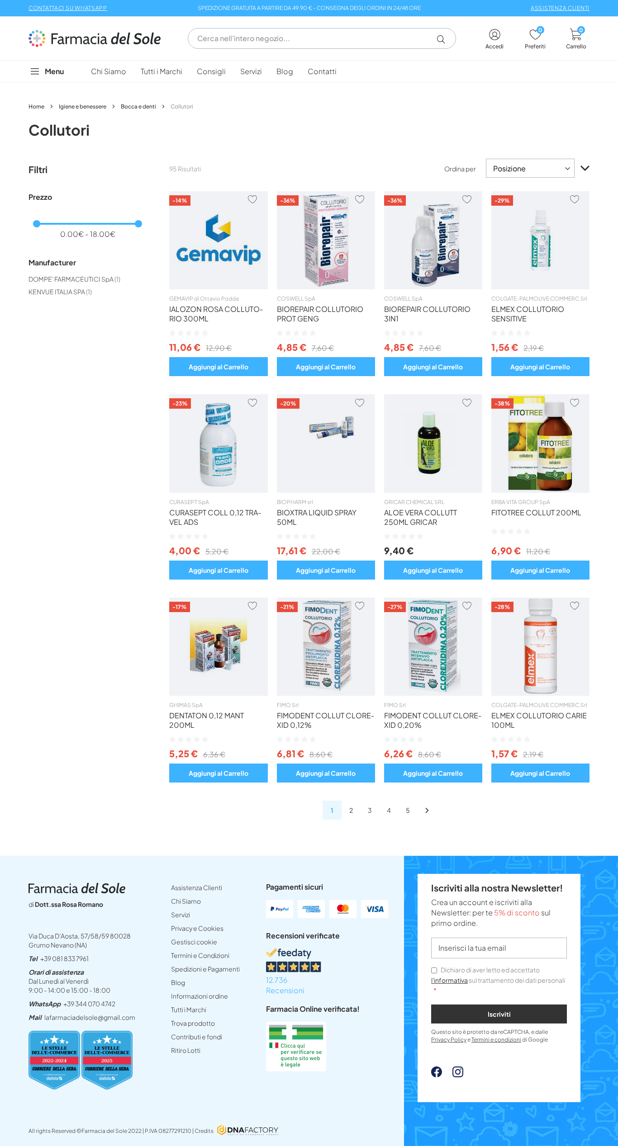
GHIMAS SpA (186, 705)
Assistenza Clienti (196, 887)
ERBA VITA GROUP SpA (520, 502)
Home (37, 106)
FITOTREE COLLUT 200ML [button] (536, 512)
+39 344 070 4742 (89, 1004)
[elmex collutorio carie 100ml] (540, 693)
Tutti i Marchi (188, 1009)
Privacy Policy (448, 1039)
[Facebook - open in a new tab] (436, 1074)
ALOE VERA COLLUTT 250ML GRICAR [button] (420, 517)
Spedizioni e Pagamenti (205, 969)
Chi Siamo (186, 901)
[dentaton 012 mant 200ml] (218, 693)
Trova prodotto (193, 1023)
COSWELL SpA (296, 298)
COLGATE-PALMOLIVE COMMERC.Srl (539, 298)
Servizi (180, 914)
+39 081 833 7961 (64, 958)
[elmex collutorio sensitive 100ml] (540, 287)
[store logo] (99, 38)
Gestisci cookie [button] (194, 942)
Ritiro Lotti (185, 1050)
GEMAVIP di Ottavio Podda (204, 298)
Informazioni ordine (199, 996)
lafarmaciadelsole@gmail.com (89, 1017)
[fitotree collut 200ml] (540, 490)
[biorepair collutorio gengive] (326, 287)
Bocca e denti (139, 106)
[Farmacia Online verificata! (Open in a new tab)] (296, 1068)
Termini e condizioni (496, 1039)
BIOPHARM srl (295, 502)
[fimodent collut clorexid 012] (326, 693)
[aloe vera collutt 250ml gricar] (433, 490)
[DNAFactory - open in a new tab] (248, 1131)
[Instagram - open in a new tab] (453, 1074)
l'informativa (449, 980)
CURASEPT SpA (189, 502)
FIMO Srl (288, 705)
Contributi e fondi (196, 1037)
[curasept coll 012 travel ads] (218, 490)
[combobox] (322, 38)
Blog (178, 982)
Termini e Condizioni (200, 955)
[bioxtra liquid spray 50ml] (326, 490)
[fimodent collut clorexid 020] (433, 693)
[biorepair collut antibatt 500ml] (433, 287)
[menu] (309, 71)
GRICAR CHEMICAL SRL (414, 502)
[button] (444, 39)
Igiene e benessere (83, 106)
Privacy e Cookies (197, 928)
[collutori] (427, 810)
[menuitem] (109, 71)
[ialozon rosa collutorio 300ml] (218, 287)
